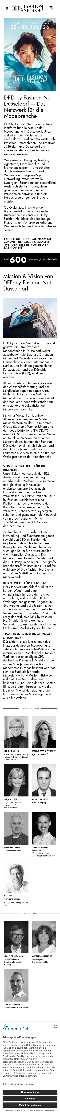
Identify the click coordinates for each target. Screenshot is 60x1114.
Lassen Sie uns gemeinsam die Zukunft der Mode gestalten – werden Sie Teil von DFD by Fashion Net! (29, 243)
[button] (7, 8)
